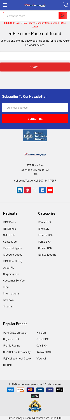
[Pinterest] (27, 190)
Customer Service (14, 280)
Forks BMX (44, 241)
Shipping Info (11, 274)
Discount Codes (12, 254)
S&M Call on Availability (17, 352)
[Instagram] (20, 190)
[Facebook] (42, 190)
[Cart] (65, 5)
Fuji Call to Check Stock (17, 358)
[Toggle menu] (5, 5)
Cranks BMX (45, 248)
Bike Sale (43, 228)
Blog (6, 287)
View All (41, 358)
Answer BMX (44, 352)
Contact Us (10, 241)
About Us (8, 267)
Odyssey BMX (11, 339)
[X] (35, 190)
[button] (35, 135)
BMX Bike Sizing (12, 261)
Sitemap (8, 306)
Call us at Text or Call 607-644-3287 (35, 180)
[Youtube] (50, 190)
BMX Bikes (9, 228)
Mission (41, 332)
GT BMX (7, 365)
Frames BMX (45, 235)
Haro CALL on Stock (15, 332)
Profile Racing (11, 345)
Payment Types (12, 248)
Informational (11, 293)
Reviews (8, 299)
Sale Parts (9, 235)
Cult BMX (41, 345)
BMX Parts (9, 222)
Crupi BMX (42, 339)
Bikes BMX (44, 222)
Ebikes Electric (47, 254)
